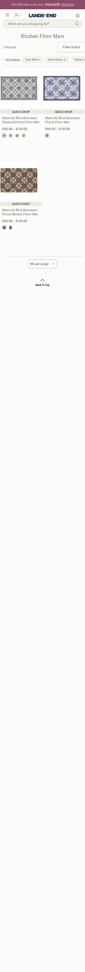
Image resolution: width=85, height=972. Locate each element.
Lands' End (42, 15)
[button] (7, 15)
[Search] (77, 24)
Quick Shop (21, 112)
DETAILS (67, 4)
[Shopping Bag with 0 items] (77, 15)
